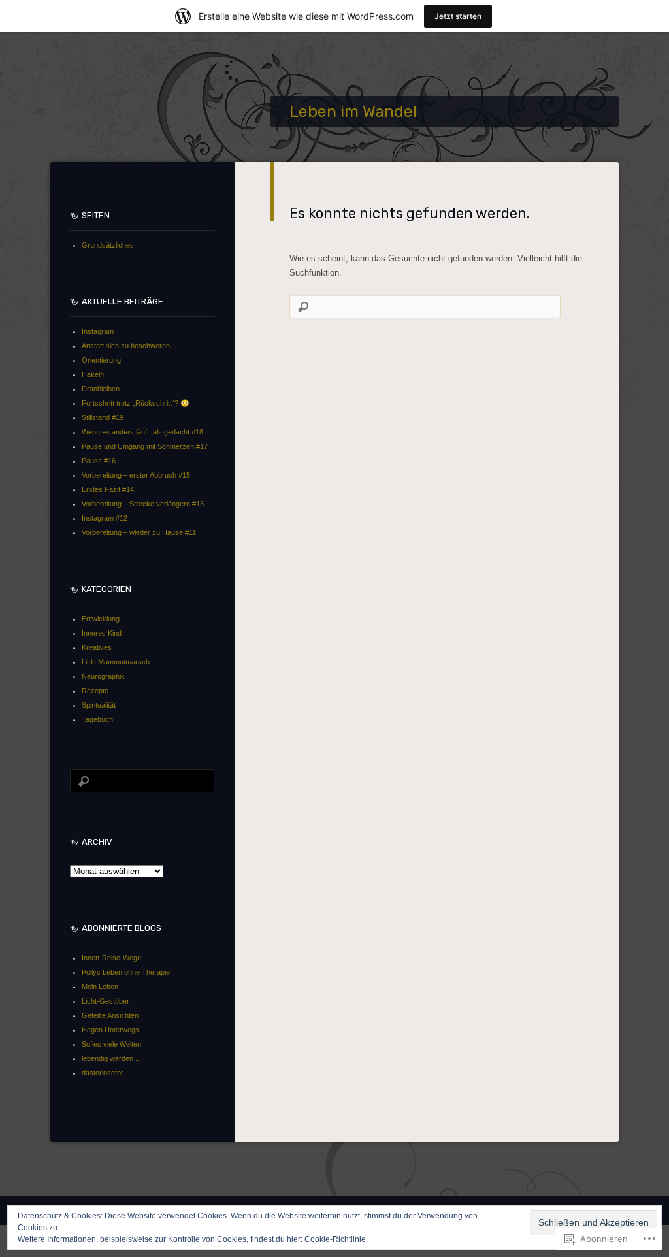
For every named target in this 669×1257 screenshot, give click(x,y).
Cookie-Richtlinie (335, 1239)
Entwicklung (101, 619)
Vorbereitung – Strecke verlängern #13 (143, 504)
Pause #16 (99, 461)
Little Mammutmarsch (116, 662)
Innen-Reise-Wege (111, 958)
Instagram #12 (104, 518)
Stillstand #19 (102, 417)
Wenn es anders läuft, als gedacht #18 (142, 432)
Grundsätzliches (108, 245)
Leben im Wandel (353, 111)
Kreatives (97, 647)
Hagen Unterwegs (110, 1030)
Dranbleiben (101, 389)
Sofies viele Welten (111, 1044)
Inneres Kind (102, 633)
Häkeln (93, 374)
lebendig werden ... (111, 1058)
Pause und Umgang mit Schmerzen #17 (145, 446)
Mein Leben (100, 986)
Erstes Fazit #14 (108, 489)
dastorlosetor (102, 1073)
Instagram (98, 331)
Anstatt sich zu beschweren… (129, 346)
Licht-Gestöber (105, 1001)
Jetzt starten (457, 16)
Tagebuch (97, 719)
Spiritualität (99, 705)
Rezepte (95, 690)
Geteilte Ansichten (110, 1015)
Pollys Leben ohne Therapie (126, 972)
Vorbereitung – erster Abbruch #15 (136, 475)
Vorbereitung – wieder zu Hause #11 (139, 532)
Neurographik (103, 676)
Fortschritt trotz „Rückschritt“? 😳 (135, 403)
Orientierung (101, 360)
